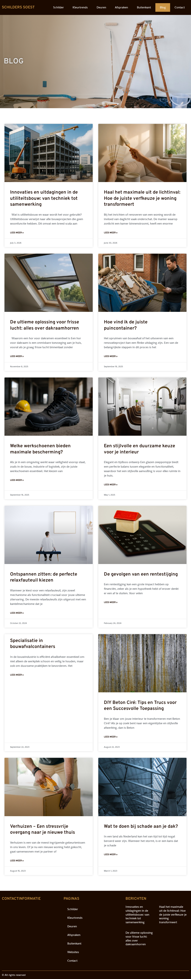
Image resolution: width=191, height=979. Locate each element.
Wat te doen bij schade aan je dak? (141, 827)
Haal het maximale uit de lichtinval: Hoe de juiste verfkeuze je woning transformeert (142, 198)
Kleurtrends (80, 7)
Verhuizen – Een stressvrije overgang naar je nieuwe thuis (42, 830)
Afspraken (121, 7)
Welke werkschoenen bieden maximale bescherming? (40, 449)
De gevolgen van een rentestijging (141, 574)
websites (73, 952)
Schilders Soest (18, 7)
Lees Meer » (17, 232)
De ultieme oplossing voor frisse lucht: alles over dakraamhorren (44, 325)
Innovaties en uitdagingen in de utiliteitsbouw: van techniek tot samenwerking (44, 198)
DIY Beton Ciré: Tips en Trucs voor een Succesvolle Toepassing (140, 706)
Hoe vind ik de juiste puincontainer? (126, 325)
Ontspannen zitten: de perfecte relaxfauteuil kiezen (43, 577)
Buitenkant (144, 7)
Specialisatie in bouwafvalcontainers (32, 644)
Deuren (101, 7)
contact (180, 7)
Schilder (58, 7)
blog (163, 7)
